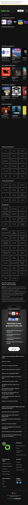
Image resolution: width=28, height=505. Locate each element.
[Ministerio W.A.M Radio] (9, 22)
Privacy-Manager (6, 474)
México (15, 493)
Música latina (6, 155)
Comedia (14, 195)
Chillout (22, 155)
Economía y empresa (5, 209)
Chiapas (5, 237)
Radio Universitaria (22, 195)
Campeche (22, 232)
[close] (27, 1)
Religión (14, 190)
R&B (6, 176)
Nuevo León (5, 258)
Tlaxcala (14, 273)
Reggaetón (5, 161)
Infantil (22, 190)
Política (5, 190)
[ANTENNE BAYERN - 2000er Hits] (20, 22)
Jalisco (22, 247)
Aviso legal (4, 468)
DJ (5, 195)
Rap (14, 176)
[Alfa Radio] (15, 22)
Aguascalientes (5, 232)
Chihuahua (13, 237)
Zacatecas (14, 278)
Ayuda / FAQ (19, 467)
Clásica (22, 176)
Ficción (14, 218)
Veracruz (22, 273)
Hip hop (22, 171)
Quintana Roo (14, 263)
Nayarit (22, 253)
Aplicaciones (19, 464)
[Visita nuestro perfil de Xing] (20, 482)
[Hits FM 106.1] (4, 22)
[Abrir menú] (26, 11)
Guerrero (6, 247)
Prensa (17, 448)
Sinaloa (5, 268)
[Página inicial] (2, 14)
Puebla (22, 258)
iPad (3, 483)
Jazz (14, 171)
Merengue (14, 166)
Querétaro (5, 263)
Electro (14, 155)
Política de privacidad (7, 466)
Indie (22, 161)
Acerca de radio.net (20, 445)
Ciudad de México (22, 238)
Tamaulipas (5, 273)
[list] (14, 22)
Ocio (22, 208)
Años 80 (5, 171)
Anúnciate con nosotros (19, 451)
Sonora (14, 268)
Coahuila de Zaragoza (5, 243)
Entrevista (5, 200)
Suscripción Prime (20, 469)
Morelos (14, 253)
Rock (14, 150)
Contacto (18, 462)
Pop (6, 150)
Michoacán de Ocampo (5, 253)
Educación (14, 208)
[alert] (14, 2)
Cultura (14, 184)
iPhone (3, 481)
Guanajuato (22, 242)
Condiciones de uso (6, 463)
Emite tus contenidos (21, 454)
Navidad (14, 200)
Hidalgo (14, 247)
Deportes (22, 184)
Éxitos (22, 150)
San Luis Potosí (22, 263)
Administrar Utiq (6, 471)
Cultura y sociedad (22, 224)
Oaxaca (14, 258)
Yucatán (5, 278)
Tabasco (22, 268)
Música (22, 200)
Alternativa (14, 161)
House (22, 166)
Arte (6, 218)
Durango (14, 242)
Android (4, 486)
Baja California (14, 233)
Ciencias (22, 213)
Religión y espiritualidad (5, 214)
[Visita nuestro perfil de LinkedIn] (17, 482)
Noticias (5, 184)
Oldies (5, 166)
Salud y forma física (22, 219)
